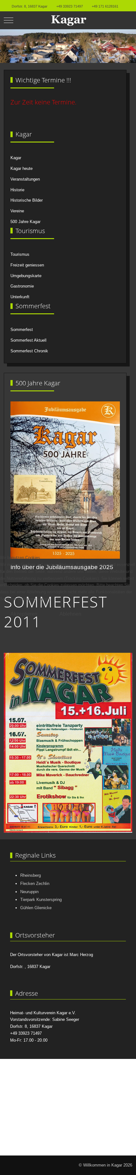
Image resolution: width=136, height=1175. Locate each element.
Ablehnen (70, 614)
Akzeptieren (23, 614)
